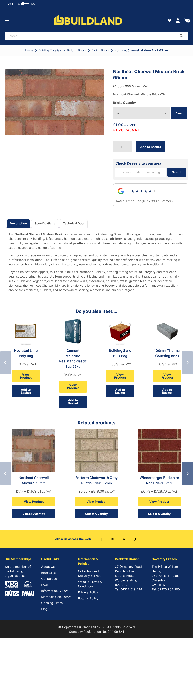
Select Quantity (33, 514)
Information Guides (54, 591)
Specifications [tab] (44, 223)
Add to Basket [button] (26, 391)
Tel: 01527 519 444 (128, 589)
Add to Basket (150, 147)
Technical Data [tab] (73, 223)
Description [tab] (18, 223)
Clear (179, 113)
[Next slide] (187, 362)
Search (177, 172)
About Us (48, 566)
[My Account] (178, 20)
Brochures (48, 573)
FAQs (44, 585)
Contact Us (49, 579)
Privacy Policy (88, 592)
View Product (26, 376)
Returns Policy (88, 598)
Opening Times (52, 603)
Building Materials (50, 50)
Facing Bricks (100, 50)
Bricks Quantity (124, 102)
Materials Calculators (56, 597)
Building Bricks (76, 50)
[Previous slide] (5, 362)
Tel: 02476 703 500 (166, 589)
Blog (44, 609)
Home (29, 50)
